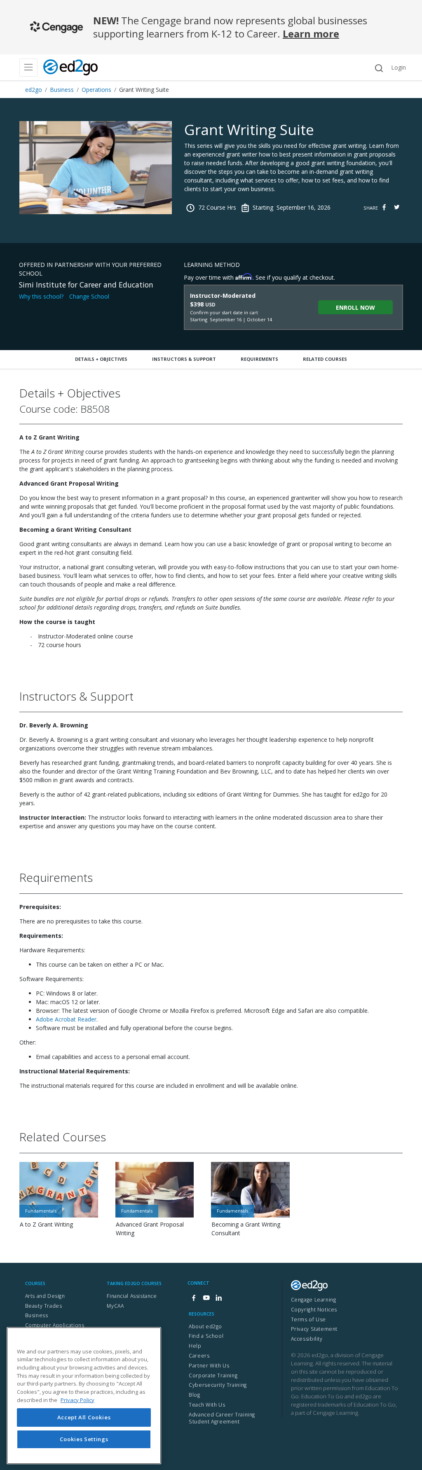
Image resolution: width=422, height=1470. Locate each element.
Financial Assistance (132, 1295)
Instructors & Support (184, 359)
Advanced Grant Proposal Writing (150, 1228)
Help (195, 1345)
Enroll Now (355, 307)
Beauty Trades (43, 1305)
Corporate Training (213, 1375)
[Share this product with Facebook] (384, 207)
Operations (96, 89)
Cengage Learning (313, 1299)
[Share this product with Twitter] (396, 207)
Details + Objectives (101, 359)
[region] (84, 1395)
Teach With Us (207, 1404)
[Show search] (378, 68)
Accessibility (307, 1338)
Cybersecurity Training (217, 1384)
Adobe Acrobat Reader (66, 1019)
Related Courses (325, 359)
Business (62, 89)
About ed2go (205, 1326)
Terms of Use (308, 1319)
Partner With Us (209, 1365)
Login (398, 67)
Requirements (259, 359)
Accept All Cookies (84, 1417)
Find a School (206, 1335)
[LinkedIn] (218, 1298)
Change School (89, 296)
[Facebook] (194, 1298)
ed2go (33, 89)
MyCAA (115, 1305)
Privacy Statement (314, 1328)
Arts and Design (45, 1295)
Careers (199, 1355)
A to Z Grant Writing (46, 1224)
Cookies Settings (84, 1439)
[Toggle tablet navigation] (28, 67)
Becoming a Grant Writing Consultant (245, 1228)
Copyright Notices (314, 1309)
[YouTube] (206, 1298)
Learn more (311, 33)
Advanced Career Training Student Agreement (222, 1418)
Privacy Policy (77, 1400)
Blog (194, 1394)
